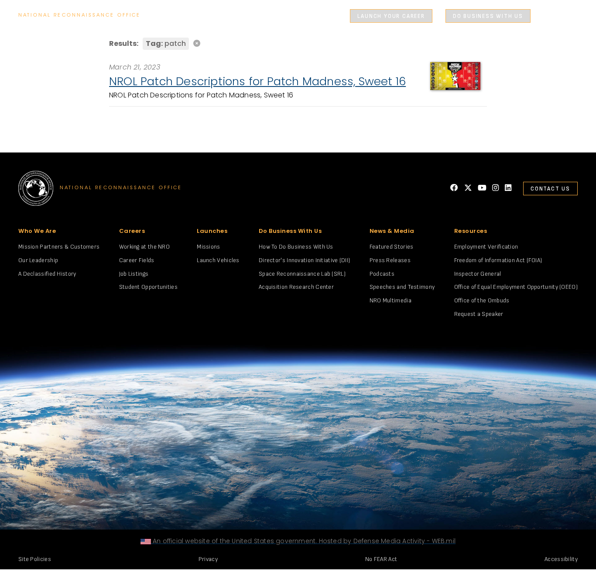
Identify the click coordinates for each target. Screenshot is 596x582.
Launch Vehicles (218, 260)
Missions (208, 246)
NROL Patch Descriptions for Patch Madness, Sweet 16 (257, 81)
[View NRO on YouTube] (482, 188)
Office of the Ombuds (482, 300)
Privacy (208, 559)
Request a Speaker (479, 314)
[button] (353, 16)
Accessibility (561, 559)
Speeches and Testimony (402, 287)
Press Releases (390, 260)
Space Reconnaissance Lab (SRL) (302, 273)
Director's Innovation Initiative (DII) (304, 260)
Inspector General (477, 273)
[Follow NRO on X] (468, 188)
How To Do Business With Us (296, 246)
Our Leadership (38, 260)
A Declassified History (47, 273)
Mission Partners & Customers (58, 246)
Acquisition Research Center (296, 287)
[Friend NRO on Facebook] (454, 188)
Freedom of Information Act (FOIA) (498, 260)
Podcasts (382, 273)
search (549, 16)
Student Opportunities (148, 287)
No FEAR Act (381, 559)
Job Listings (134, 273)
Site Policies (34, 559)
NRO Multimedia (390, 300)
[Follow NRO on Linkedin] (508, 188)
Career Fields (136, 260)
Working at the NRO (144, 246)
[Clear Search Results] (298, 43)
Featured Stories (392, 246)
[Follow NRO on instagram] (495, 188)
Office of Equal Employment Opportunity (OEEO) (516, 287)
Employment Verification (486, 246)
